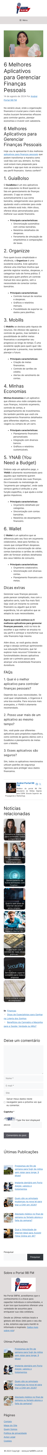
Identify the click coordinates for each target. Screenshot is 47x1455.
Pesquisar (9, 1252)
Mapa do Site (10, 1425)
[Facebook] (36, 784)
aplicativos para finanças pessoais (21, 154)
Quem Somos (10, 1429)
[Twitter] (40, 784)
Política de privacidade (15, 1433)
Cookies (8, 1441)
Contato (8, 1421)
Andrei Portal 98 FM (25, 784)
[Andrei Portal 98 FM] (11, 793)
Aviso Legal (9, 1437)
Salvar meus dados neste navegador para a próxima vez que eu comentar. (24, 1102)
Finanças (11, 1011)
